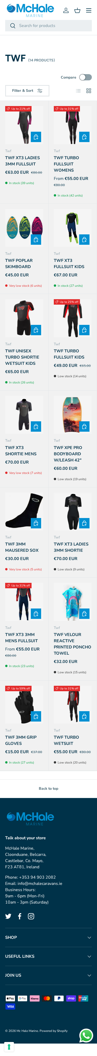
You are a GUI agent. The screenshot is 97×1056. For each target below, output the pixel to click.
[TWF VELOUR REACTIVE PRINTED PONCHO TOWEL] (73, 602)
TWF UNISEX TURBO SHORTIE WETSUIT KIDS (22, 357)
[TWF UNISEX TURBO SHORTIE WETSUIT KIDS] (24, 318)
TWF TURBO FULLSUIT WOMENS (66, 164)
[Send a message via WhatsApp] (86, 1035)
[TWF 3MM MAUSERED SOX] (24, 512)
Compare (68, 77)
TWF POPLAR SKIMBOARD (19, 264)
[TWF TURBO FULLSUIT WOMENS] (73, 125)
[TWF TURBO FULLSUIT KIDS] (73, 318)
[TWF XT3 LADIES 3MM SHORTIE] (73, 512)
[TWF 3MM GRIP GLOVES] (24, 705)
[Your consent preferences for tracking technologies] (9, 1047)
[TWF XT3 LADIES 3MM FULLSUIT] (24, 125)
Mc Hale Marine (27, 1031)
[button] (77, 10)
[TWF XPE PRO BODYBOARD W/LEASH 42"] (73, 415)
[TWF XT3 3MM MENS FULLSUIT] (24, 602)
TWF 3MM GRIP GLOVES (20, 740)
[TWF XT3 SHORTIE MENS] (24, 415)
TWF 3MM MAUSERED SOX (22, 547)
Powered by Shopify (54, 1031)
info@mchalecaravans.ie (40, 883)
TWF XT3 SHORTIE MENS (20, 451)
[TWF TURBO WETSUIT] (73, 705)
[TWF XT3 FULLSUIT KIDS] (73, 228)
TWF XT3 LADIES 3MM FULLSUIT (22, 161)
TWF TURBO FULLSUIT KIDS (69, 354)
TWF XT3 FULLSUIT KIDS (69, 264)
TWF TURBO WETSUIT (66, 740)
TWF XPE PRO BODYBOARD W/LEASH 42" (68, 454)
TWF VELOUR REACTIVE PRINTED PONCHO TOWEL (72, 644)
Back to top (48, 788)
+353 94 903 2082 (37, 877)
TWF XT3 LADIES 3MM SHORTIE (71, 547)
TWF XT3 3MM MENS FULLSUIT (21, 638)
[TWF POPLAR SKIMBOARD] (24, 228)
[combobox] (48, 25)
